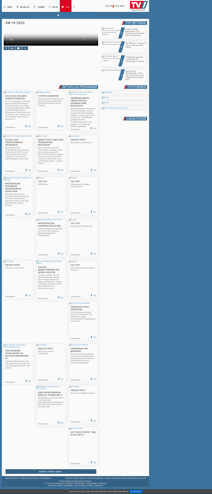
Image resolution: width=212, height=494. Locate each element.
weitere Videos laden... (51, 471)
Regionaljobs (68, 485)
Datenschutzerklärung (95, 478)
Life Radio (69, 483)
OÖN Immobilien (91, 483)
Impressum (83, 478)
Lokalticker (136, 118)
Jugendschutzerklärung (112, 478)
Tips (75, 485)
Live (67, 7)
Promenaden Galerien (55, 485)
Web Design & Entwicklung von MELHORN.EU (36, 478)
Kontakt (76, 478)
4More (91, 485)
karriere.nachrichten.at (56, 483)
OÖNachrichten (79, 483)
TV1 (46, 483)
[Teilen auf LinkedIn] (12, 48)
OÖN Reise (102, 483)
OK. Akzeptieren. (135, 491)
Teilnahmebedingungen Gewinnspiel (133, 478)
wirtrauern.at (98, 485)
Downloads (69, 478)
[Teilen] (18, 48)
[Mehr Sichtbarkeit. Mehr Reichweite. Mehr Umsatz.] (75, 15)
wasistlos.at (83, 485)
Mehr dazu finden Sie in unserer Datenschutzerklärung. (110, 491)
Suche (55, 7)
